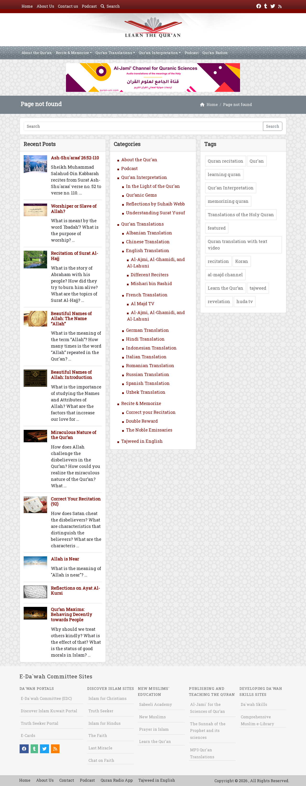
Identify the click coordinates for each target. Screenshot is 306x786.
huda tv (244, 301)
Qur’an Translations (114, 52)
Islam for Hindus (104, 723)
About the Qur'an (139, 159)
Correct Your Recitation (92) (76, 501)
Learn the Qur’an (225, 288)
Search (113, 6)
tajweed (258, 288)
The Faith (97, 735)
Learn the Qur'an (155, 741)
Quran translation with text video (237, 244)
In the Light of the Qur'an (153, 186)
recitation (218, 261)
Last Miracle (100, 747)
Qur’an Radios (215, 52)
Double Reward (142, 421)
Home (27, 6)
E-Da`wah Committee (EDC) (46, 698)
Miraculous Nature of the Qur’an (73, 434)
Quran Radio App (117, 780)
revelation (219, 301)
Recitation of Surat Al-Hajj (74, 255)
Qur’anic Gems (141, 195)
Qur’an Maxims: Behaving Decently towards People (71, 614)
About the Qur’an (37, 52)
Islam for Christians (107, 698)
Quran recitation (225, 161)
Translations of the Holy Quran (241, 214)
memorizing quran (228, 201)
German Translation (147, 330)
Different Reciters (150, 274)
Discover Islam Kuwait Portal (49, 710)
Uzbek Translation (145, 392)
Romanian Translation (150, 365)
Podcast (89, 6)
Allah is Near (65, 559)
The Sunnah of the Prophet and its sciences (207, 730)
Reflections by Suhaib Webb (155, 204)
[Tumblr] (266, 5)
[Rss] (280, 5)
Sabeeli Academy (155, 704)
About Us (45, 6)
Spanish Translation (148, 383)
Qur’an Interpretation (158, 52)
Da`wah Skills (254, 704)
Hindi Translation (145, 339)
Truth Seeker (100, 710)
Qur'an (257, 161)
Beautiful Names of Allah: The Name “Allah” (71, 318)
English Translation (147, 250)
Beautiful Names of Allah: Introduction (71, 374)
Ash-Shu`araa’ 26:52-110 (75, 158)
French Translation (147, 295)
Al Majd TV (142, 303)
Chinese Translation (148, 241)
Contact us (68, 6)
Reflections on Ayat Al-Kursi (75, 590)
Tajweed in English (142, 441)
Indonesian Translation (151, 348)
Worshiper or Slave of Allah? (74, 208)
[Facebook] (259, 5)
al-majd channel (225, 274)
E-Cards (28, 735)
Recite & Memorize (72, 52)
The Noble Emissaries (149, 430)
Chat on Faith (101, 760)
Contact (66, 780)
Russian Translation (147, 374)
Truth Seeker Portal (39, 723)
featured (217, 228)
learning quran (224, 174)
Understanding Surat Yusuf (155, 213)
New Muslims (152, 716)
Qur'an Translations (142, 224)
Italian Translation (146, 357)
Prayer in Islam (154, 729)
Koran (241, 261)
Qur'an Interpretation (144, 177)
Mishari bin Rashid (151, 283)
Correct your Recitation (151, 412)
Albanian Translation (149, 233)
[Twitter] (273, 5)
